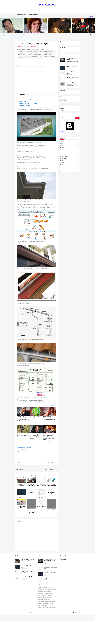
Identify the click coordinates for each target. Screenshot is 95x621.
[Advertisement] (36, 81)
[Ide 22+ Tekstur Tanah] (31, 489)
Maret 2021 (69, 147)
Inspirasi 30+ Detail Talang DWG (21, 496)
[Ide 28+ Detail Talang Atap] (41, 502)
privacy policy (72, 108)
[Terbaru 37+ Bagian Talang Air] (41, 492)
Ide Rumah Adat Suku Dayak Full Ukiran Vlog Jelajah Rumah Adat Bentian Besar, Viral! (72, 60)
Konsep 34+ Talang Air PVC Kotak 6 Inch (28, 103)
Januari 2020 (69, 169)
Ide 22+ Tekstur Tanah (24, 101)
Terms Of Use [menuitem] (42, 11)
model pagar (50, 595)
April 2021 (69, 145)
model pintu (49, 597)
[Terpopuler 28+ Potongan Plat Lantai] (41, 480)
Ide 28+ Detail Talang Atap (41, 507)
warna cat (39, 607)
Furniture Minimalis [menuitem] (21, 14)
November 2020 (69, 156)
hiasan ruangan (48, 591)
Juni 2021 (69, 141)
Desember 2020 (69, 154)
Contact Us (36, 612)
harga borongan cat (41, 591)
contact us (72, 107)
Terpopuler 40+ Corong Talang (51, 510)
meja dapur (51, 593)
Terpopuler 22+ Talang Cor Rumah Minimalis (31, 485)
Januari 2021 (69, 152)
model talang (40, 599)
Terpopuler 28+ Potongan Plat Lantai (41, 485)
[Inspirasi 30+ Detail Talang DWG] (21, 492)
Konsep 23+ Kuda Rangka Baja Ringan (28, 577)
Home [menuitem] (16, 11)
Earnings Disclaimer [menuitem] (52, 11)
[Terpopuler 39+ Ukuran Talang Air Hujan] (51, 489)
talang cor (51, 605)
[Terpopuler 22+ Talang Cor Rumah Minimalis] (31, 480)
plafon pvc (51, 603)
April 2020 (69, 162)
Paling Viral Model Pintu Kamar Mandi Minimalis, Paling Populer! (72, 84)
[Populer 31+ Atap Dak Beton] (21, 480)
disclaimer (62, 108)
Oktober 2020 (69, 158)
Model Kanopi (47, 4)
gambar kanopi (53, 589)
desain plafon (47, 589)
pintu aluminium (48, 601)
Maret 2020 (69, 164)
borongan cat (40, 587)
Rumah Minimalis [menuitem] (32, 11)
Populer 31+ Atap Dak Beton (25, 105)
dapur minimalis (63, 100)
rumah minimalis (41, 605)
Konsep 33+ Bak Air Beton (72, 77)
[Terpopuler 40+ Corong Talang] (51, 504)
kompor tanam (40, 593)
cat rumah (45, 587)
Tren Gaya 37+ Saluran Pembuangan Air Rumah (29, 97)
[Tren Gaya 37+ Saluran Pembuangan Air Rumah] (31, 504)
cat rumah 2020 (51, 587)
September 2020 (69, 160)
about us (61, 107)
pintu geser (54, 601)
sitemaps (61, 110)
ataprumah (20, 46)
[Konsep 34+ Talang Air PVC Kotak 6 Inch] (51, 480)
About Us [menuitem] (69, 11)
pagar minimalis (46, 599)
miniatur (39, 595)
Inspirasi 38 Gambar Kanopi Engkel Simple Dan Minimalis (27, 561)
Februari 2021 (69, 149)
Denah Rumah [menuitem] (23, 11)
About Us (32, 612)
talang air (20, 462)
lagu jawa (46, 593)
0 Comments (33, 46)
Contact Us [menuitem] (75, 11)
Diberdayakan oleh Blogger (65, 131)
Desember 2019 (69, 171)
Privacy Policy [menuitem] (62, 11)
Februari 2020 (69, 166)
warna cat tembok (46, 607)
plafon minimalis (45, 603)
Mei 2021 (69, 143)
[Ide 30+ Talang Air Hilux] (21, 502)
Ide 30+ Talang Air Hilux (21, 507)
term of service (73, 110)
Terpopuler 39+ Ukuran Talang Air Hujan (51, 492)
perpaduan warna (41, 601)
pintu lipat (39, 603)
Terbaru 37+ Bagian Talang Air (25, 99)
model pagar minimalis (42, 597)
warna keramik (52, 607)
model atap (44, 595)
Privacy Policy (27, 612)
